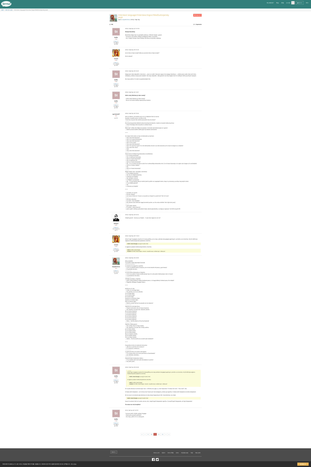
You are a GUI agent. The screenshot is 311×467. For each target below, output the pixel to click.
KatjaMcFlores (126, 19)
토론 (2, 10)
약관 (192, 452)
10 (151, 434)
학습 (277, 3)
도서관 (288, 3)
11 (155, 434)
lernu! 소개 (156, 452)
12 (158, 434)
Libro (177, 452)
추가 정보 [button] (73, 464)
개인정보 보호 (184, 452)
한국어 (113, 452)
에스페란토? (270, 3)
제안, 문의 (197, 452)
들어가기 (299, 3)
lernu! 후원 (170, 452)
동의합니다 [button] (303, 464)
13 (162, 434)
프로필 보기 (116, 41)
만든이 (163, 452)
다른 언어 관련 (8, 10)
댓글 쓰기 (198, 15)
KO (307, 3)
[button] (293, 2)
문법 (282, 3)
